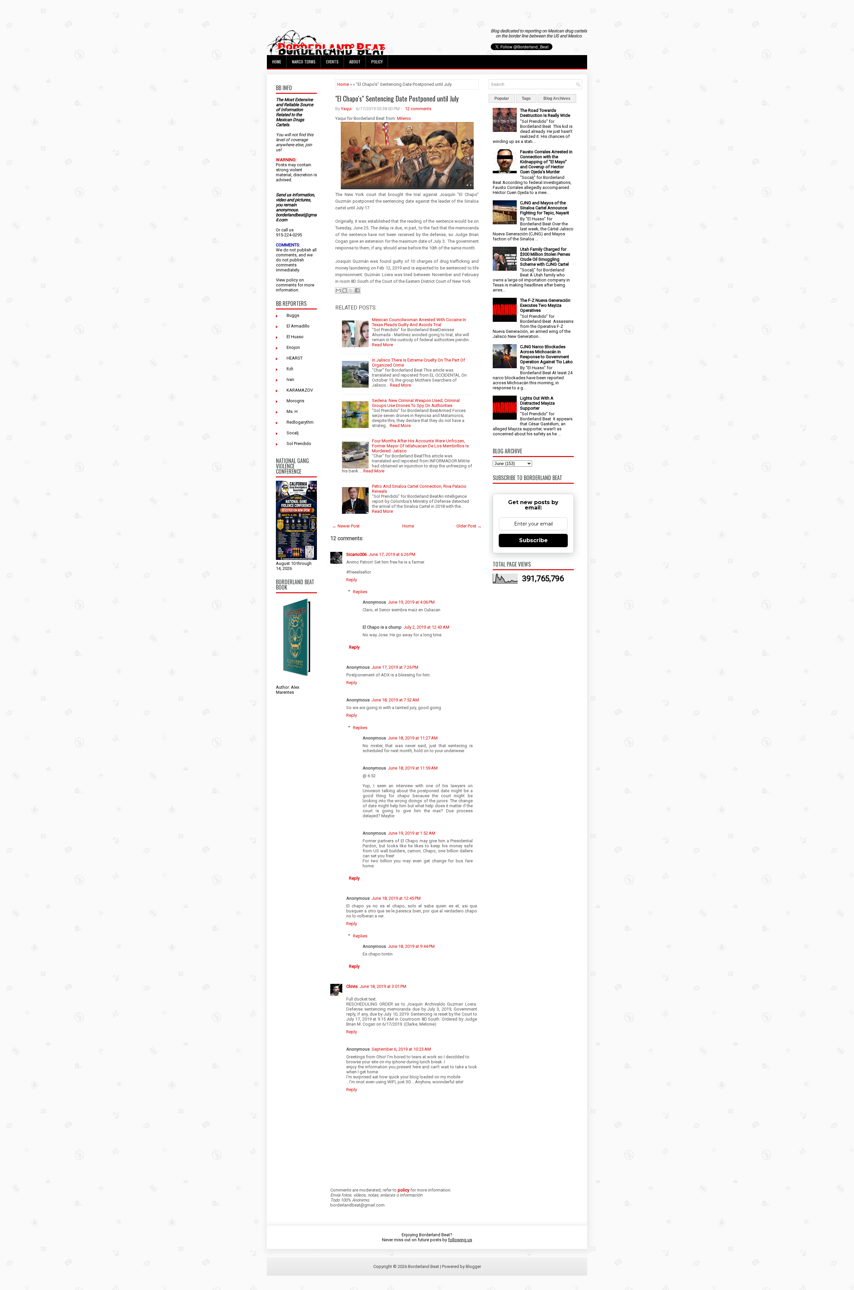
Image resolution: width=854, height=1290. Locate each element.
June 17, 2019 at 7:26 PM (395, 667)
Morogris (295, 400)
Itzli (290, 368)
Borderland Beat (423, 1266)
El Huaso (295, 336)
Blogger (473, 1266)
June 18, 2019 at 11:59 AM (413, 768)
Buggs (293, 315)
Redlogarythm (300, 422)
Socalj (293, 432)
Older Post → (469, 525)
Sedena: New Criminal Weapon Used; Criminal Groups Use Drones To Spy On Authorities (416, 403)
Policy (377, 61)
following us (460, 1239)
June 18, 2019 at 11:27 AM (413, 737)
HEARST (295, 358)
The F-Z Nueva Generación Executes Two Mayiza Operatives (545, 305)
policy (292, 279)
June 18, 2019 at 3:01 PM (383, 986)
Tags (526, 98)
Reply (351, 579)
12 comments (418, 108)
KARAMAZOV (300, 390)
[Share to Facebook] (357, 290)
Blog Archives (556, 98)
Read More (382, 344)
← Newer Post (346, 525)
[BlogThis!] (344, 290)
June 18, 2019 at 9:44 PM (411, 946)
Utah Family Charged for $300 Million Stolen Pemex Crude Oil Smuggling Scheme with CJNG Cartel (545, 257)
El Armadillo (298, 326)
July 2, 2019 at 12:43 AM (426, 627)
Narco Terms (304, 61)
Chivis (352, 986)
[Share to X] (351, 290)
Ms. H (292, 411)
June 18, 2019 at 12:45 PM (396, 898)
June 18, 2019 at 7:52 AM (395, 699)
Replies (360, 591)
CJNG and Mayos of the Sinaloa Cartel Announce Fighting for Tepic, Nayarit (544, 207)
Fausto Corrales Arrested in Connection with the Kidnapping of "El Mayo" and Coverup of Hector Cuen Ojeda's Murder (546, 161)
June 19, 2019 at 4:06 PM (411, 602)
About (355, 61)
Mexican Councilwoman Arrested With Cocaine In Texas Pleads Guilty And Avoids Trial (419, 322)
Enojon (293, 347)
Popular (501, 98)
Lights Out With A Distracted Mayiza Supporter (537, 403)
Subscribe (533, 540)
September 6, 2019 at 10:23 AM (401, 1049)
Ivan (290, 379)
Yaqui (346, 108)
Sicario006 (356, 554)
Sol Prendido (299, 443)
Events (332, 61)
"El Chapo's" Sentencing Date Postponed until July (397, 98)
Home (276, 61)
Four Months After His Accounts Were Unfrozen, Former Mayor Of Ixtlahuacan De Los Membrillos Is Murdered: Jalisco (420, 445)
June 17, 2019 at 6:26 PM (392, 554)
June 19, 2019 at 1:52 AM (411, 833)
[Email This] (338, 290)
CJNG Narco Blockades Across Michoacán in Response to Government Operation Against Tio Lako (546, 354)
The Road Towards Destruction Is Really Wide (545, 113)
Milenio (404, 118)
